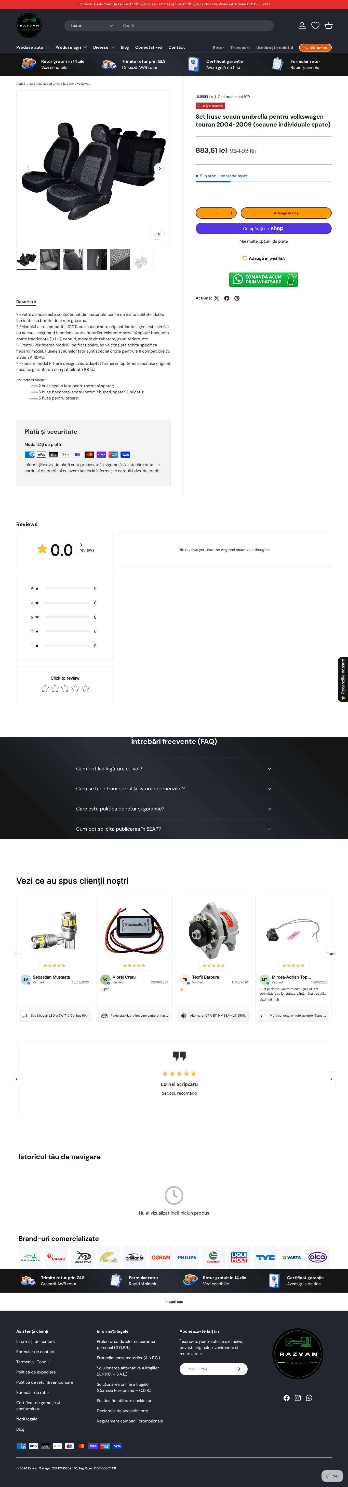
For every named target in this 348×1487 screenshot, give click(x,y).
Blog (125, 47)
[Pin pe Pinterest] (237, 298)
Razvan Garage (39, 1468)
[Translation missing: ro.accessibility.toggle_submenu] (47, 47)
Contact (176, 47)
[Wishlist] (315, 25)
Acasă (20, 84)
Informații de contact (35, 1341)
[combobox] (169, 25)
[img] (54, 966)
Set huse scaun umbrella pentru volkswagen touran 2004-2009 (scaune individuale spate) (60, 84)
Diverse (101, 47)
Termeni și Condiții (33, 1362)
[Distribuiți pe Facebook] (227, 298)
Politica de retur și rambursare (44, 1382)
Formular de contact (35, 1351)
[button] (328, 25)
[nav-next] (331, 953)
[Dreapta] (331, 1079)
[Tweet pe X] (216, 298)
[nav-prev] (16, 953)
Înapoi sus (174, 1301)
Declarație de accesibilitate (122, 1411)
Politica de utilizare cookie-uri (125, 1400)
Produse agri (68, 47)
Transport (240, 47)
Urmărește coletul (274, 47)
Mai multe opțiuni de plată (263, 241)
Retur (218, 47)
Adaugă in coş (286, 213)
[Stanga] (16, 1079)
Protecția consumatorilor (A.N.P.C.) (128, 1357)
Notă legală (26, 1419)
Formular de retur (32, 1392)
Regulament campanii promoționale (130, 1421)
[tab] (26, 301)
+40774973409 (137, 4)
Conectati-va (148, 47)
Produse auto (29, 47)
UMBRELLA (204, 96)
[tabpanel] (93, 359)
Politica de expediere (36, 1372)
